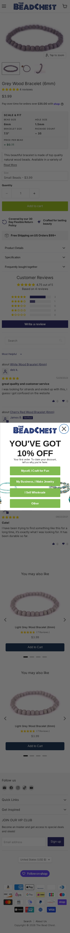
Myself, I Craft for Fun (35, 470)
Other (35, 503)
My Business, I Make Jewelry (35, 481)
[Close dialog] (64, 429)
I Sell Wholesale (35, 492)
